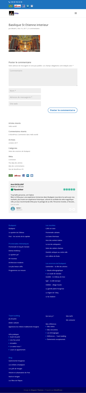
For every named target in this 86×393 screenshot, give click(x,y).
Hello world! (13, 126)
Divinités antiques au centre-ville (56, 252)
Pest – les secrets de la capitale (19, 236)
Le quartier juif (13, 255)
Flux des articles (15, 163)
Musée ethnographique (55, 270)
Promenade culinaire (53, 232)
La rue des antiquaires (53, 244)
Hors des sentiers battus (54, 240)
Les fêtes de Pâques (15, 381)
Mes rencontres (52, 330)
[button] (73, 209)
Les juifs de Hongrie (15, 369)
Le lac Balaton (50, 297)
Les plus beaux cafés (16, 267)
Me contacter (70, 320)
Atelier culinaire (14, 323)
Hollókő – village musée (54, 285)
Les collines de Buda (53, 256)
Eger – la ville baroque (53, 281)
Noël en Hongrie (14, 377)
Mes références (51, 324)
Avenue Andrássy (14, 251)
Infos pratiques (14, 334)
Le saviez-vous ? (15, 346)
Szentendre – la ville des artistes (56, 267)
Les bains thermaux (52, 236)
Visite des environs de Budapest (19, 151)
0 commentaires (34, 28)
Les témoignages (53, 333)
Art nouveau (13, 259)
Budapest (12, 228)
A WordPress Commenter (17, 135)
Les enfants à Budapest (17, 365)
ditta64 (13, 28)
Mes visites (51, 326)
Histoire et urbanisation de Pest (19, 373)
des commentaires (16, 166)
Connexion (12, 160)
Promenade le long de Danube (19, 247)
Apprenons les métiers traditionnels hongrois (24, 327)
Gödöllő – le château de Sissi (55, 277)
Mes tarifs (69, 316)
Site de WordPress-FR (16, 169)
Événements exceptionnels (56, 339)
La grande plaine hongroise (55, 289)
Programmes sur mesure (17, 270)
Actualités (13, 343)
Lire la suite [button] (15, 204)
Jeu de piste (12, 319)
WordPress (58, 390)
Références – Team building (56, 336)
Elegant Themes (37, 390)
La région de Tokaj (52, 293)
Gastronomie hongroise (17, 361)
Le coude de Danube (54, 274)
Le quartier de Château (16, 232)
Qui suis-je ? (50, 316)
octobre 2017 (13, 143)
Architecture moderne (16, 263)
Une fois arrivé (15, 340)
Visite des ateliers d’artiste (54, 248)
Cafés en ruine (50, 228)
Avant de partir (15, 337)
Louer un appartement (17, 350)
